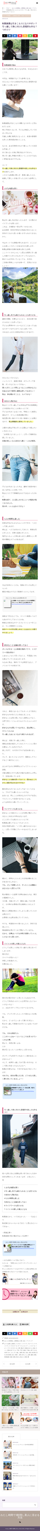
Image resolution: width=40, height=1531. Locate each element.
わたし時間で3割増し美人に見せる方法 (20, 1516)
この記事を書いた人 (11, 1324)
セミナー (25, 1346)
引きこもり (10, 1352)
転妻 (11, 1357)
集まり (22, 1357)
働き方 (23, 1348)
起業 (29, 1355)
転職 (14, 1357)
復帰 (21, 1352)
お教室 (13, 1343)
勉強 (26, 1348)
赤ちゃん (24, 1355)
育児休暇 (8, 1355)
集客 (26, 1357)
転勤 (35, 1355)
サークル (20, 1346)
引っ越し (16, 1352)
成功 (30, 1352)
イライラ (24, 1343)
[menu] (37, 3)
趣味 (32, 1355)
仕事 (19, 1348)
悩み (27, 1352)
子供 (18, 1350)
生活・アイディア (26, 15)
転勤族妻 (6, 1357)
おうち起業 (7, 1343)
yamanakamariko (13, 1338)
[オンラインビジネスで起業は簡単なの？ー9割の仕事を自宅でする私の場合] (11, 1363)
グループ (30, 1343)
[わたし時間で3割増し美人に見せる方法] (17, 3)
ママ (8, 1348)
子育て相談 (23, 1350)
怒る (24, 1352)
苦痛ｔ (16, 1355)
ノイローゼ (32, 1346)
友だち (30, 1348)
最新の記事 (25, 1324)
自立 (13, 1355)
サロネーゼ (14, 1346)
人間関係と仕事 (16, 15)
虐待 (20, 1355)
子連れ (28, 1350)
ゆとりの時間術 (6, 15)
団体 (8, 1350)
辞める (18, 1357)
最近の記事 (11, 1436)
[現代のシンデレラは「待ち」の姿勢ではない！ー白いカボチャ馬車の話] (29, 1363)
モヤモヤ (12, 1348)
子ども (14, 1350)
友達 (34, 1348)
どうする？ (18, 1343)
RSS (20, 1522)
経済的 (34, 1352)
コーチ (35, 1343)
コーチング (7, 1346)
